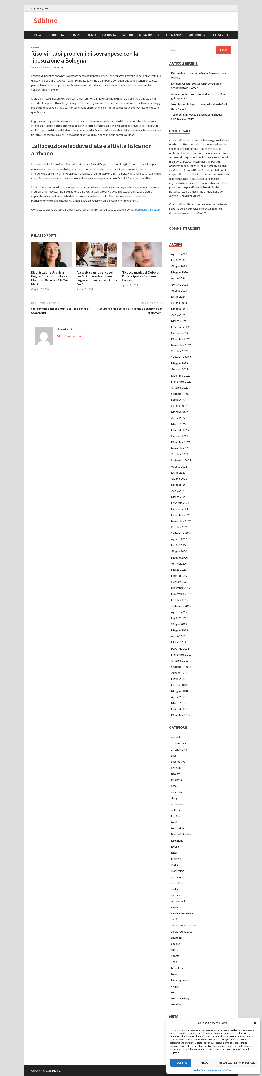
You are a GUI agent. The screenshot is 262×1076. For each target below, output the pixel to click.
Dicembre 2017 (180, 715)
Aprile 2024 (178, 314)
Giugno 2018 (179, 684)
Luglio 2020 (178, 545)
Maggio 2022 (179, 411)
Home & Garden (181, 834)
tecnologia (55, 35)
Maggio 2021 (179, 484)
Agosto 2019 (179, 612)
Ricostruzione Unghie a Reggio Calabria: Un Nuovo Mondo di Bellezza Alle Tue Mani (50, 278)
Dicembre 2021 (180, 442)
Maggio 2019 (179, 630)
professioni (178, 901)
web (173, 992)
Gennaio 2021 (179, 509)
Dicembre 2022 (180, 375)
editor (60, 66)
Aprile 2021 (178, 490)
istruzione (177, 840)
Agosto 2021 (179, 466)
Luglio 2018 (178, 678)
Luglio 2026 (178, 260)
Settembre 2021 (181, 460)
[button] (255, 1023)
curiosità (109, 35)
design (175, 798)
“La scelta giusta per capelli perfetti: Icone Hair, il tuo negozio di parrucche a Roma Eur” (96, 278)
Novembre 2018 (181, 654)
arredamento (179, 749)
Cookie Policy (199, 1070)
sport (174, 949)
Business (176, 779)
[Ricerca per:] (200, 50)
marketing (177, 870)
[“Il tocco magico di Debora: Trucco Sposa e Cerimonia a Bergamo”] (142, 268)
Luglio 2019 (178, 618)
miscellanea (178, 883)
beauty (35, 48)
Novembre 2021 (181, 448)
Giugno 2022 (179, 405)
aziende (176, 767)
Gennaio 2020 (179, 581)
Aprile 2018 (178, 697)
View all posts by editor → (72, 336)
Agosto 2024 (179, 290)
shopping (176, 937)
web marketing (149, 35)
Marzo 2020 (178, 569)
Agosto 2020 (179, 539)
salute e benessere (182, 913)
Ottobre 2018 (179, 660)
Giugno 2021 (179, 478)
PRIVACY (200, 212)
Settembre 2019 (181, 606)
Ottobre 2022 (179, 387)
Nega (204, 1062)
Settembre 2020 (181, 533)
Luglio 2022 (178, 399)
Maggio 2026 (179, 272)
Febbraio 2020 (180, 575)
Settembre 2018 (181, 666)
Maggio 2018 (179, 691)
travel (174, 974)
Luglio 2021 (178, 472)
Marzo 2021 (178, 496)
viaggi (175, 986)
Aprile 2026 (178, 278)
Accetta (181, 1062)
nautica (175, 895)
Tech (174, 961)
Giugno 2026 (179, 266)
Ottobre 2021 (179, 454)
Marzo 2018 (178, 703)
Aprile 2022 (178, 418)
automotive (198, 35)
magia (175, 864)
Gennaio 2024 (179, 333)
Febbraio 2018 (180, 709)
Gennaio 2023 (179, 369)
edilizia (91, 35)
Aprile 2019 (178, 636)
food (174, 822)
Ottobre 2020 (179, 527)
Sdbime (46, 20)
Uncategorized (180, 980)
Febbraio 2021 (180, 502)
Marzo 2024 (178, 320)
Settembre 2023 (181, 357)
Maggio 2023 (179, 363)
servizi (75, 35)
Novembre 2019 (181, 593)
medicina (176, 876)
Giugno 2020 (179, 551)
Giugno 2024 (179, 302)
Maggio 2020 (179, 557)
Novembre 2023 (181, 345)
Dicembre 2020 (180, 515)
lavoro (175, 846)
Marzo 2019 (178, 642)
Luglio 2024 (178, 296)
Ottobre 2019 (179, 600)
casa (37, 35)
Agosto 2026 (179, 254)
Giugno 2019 (179, 624)
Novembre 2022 (181, 381)
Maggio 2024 (179, 308)
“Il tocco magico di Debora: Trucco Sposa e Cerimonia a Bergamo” (141, 276)
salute (174, 907)
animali (175, 737)
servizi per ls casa (181, 931)
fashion (127, 35)
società (175, 943)
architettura (178, 743)
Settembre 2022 (181, 393)
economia (177, 804)
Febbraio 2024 (180, 327)
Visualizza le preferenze (236, 1062)
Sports (175, 955)
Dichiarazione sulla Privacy (220, 1070)
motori (175, 889)
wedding (176, 1004)
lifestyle (219, 35)
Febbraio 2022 (180, 430)
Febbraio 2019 (180, 648)
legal (174, 852)
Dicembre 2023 (180, 339)
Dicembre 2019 (180, 587)
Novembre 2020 (181, 521)
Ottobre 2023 (179, 351)
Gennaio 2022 (179, 436)
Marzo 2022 (178, 424)
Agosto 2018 (179, 672)
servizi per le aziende (183, 925)
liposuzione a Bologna (147, 209)
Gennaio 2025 (179, 284)
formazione (174, 35)
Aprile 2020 (178, 563)
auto (174, 755)
